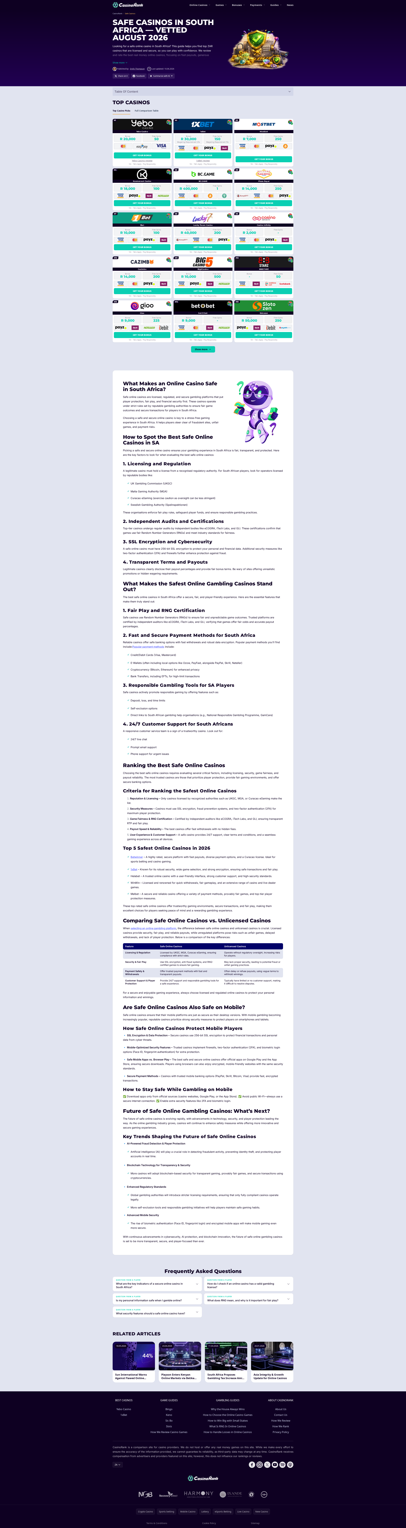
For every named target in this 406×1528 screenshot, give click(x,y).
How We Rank (280, 1426)
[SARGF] (251, 1494)
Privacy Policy (281, 1432)
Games (220, 5)
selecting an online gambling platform (153, 928)
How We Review (280, 1420)
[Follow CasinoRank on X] (267, 1465)
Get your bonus (142, 155)
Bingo (168, 1409)
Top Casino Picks (121, 110)
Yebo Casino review (142, 160)
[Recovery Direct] (168, 1494)
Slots (169, 1426)
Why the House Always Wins (228, 1409)
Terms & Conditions (156, 1523)
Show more (201, 349)
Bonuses (237, 5)
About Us (280, 1409)
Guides (274, 5)
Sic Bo (169, 1420)
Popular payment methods (148, 646)
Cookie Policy (209, 1523)
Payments (256, 5)
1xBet (134, 869)
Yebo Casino (123, 1409)
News (290, 5)
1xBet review (203, 160)
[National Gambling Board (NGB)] (146, 1494)
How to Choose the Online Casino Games (227, 1415)
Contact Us (280, 1415)
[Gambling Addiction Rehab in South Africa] (198, 1494)
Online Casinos (198, 5)
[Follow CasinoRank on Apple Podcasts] (290, 1465)
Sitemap (255, 1523)
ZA (116, 1464)
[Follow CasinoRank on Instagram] (259, 1465)
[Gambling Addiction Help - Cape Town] (231, 1494)
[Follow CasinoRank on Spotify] (282, 1465)
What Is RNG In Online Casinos (227, 1426)
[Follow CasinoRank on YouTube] (275, 1465)
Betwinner (137, 857)
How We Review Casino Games (168, 1432)
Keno (169, 1415)
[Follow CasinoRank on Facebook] (252, 1465)
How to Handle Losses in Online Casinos (228, 1432)
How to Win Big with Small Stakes (228, 1420)
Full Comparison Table (146, 110)
